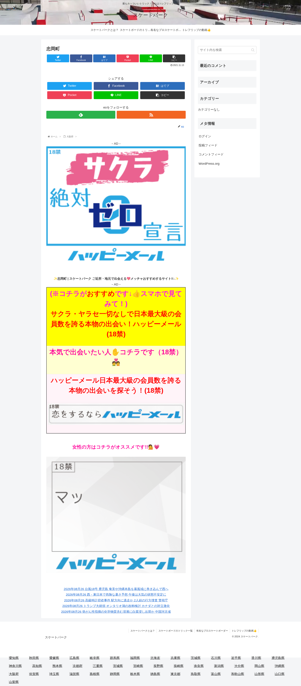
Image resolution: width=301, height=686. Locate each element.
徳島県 (155, 674)
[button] (253, 50)
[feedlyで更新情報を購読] (80, 115)
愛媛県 (54, 658)
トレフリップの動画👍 (244, 630)
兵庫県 (175, 658)
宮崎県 (138, 666)
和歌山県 (237, 674)
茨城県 (195, 658)
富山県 (216, 674)
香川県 (256, 658)
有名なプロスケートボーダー (212, 630)
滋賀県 (74, 674)
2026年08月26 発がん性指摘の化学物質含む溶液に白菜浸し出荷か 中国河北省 (116, 611)
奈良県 (198, 666)
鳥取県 (195, 674)
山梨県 (13, 682)
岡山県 (259, 666)
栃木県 (135, 674)
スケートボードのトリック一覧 (176, 630)
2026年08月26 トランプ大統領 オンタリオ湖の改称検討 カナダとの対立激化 (116, 606)
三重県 (97, 666)
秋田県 (34, 658)
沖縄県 (279, 666)
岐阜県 (94, 658)
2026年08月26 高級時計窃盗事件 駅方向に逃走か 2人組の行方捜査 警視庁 (116, 600)
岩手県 (236, 658)
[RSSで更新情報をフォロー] (151, 115)
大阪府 (13, 674)
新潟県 (219, 666)
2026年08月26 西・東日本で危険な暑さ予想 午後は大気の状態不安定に (116, 594)
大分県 (239, 666)
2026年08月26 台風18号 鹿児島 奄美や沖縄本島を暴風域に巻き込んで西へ (116, 589)
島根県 (94, 674)
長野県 (158, 666)
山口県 (279, 674)
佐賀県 (34, 674)
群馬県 (114, 658)
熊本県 (57, 666)
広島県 (74, 658)
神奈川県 (15, 666)
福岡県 (135, 658)
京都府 (77, 666)
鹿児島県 (278, 658)
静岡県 (114, 674)
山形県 (259, 674)
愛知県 (13, 658)
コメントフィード (211, 154)
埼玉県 (54, 674)
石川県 (216, 658)
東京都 (175, 674)
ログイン (205, 136)
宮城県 (118, 666)
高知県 (37, 666)
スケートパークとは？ (142, 630)
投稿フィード (208, 145)
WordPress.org (209, 163)
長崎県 (178, 666)
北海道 (155, 658)
